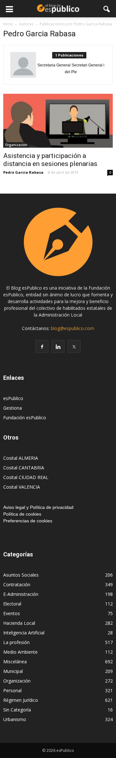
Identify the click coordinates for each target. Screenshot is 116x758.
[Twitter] (74, 346)
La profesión (16, 642)
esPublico (13, 398)
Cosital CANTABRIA (23, 468)
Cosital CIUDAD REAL (25, 477)
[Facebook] (41, 346)
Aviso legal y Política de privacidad (38, 507)
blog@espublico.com (72, 328)
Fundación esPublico (24, 417)
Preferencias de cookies (27, 520)
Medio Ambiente (20, 652)
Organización (16, 145)
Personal (12, 690)
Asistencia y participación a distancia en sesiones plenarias (50, 160)
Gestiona (12, 408)
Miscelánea (15, 661)
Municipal (13, 671)
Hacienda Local (19, 623)
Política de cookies (22, 514)
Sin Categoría (17, 710)
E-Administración (20, 594)
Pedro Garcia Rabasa (23, 172)
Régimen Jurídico (20, 700)
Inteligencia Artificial (23, 633)
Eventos (11, 613)
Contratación (16, 584)
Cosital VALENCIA (21, 487)
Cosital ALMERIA (20, 458)
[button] (107, 8)
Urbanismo (14, 719)
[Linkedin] (58, 346)
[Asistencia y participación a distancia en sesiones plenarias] (58, 121)
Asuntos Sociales (21, 575)
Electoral (12, 604)
